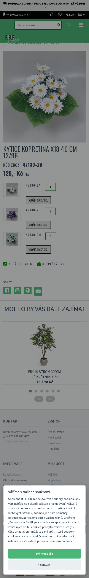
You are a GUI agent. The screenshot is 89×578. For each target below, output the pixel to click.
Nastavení (44, 565)
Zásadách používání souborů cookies (48, 541)
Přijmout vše (44, 554)
